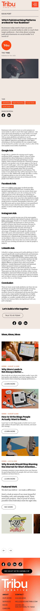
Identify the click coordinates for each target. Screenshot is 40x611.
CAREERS (6, 608)
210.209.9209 (20, 598)
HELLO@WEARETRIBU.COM (26, 601)
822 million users (18, 255)
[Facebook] (3, 564)
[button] (4, 550)
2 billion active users (14, 188)
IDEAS (5, 605)
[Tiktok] (20, 564)
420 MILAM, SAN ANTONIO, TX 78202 (25, 606)
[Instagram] (9, 564)
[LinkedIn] (15, 564)
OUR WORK (7, 598)
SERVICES (7, 601)
